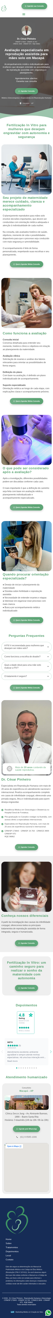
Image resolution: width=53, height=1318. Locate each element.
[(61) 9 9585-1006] (17, 1137)
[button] (23, 14)
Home (9, 1239)
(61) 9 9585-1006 (28, 1137)
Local (8, 1255)
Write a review (24, 1031)
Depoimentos (12, 1251)
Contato (9, 1260)
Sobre (9, 1243)
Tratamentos (12, 1247)
